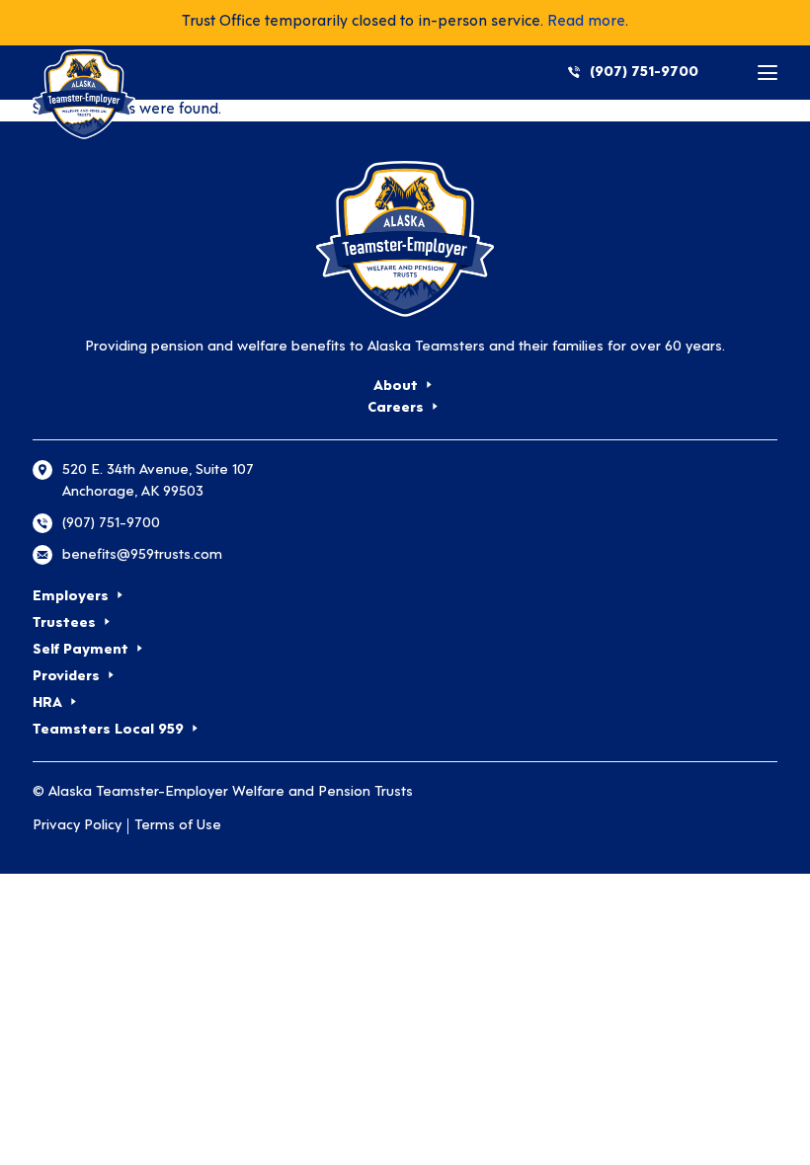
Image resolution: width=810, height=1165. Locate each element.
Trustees (64, 623)
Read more (586, 22)
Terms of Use (177, 825)
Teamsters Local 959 (108, 730)
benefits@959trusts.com (142, 555)
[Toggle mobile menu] (767, 72)
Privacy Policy (77, 825)
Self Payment (80, 650)
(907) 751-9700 (644, 72)
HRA (47, 703)
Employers (71, 596)
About (395, 386)
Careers (395, 408)
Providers (66, 676)
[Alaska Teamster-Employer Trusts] (405, 239)
